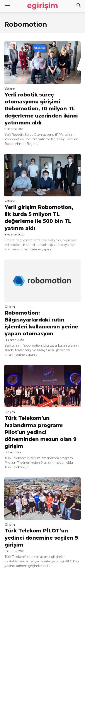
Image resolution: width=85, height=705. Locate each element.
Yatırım (10, 88)
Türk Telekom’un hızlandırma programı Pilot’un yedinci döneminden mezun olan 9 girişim (40, 432)
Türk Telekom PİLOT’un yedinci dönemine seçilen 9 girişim (41, 538)
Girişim (10, 306)
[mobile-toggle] (7, 6)
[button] (79, 6)
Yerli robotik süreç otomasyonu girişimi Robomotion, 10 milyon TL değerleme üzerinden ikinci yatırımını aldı (41, 109)
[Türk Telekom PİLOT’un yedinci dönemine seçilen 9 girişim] (42, 498)
